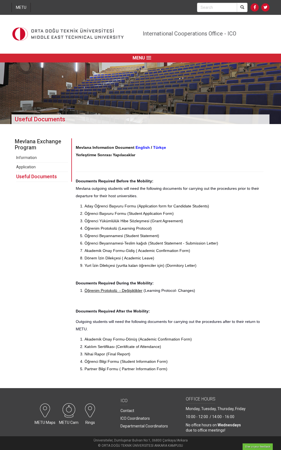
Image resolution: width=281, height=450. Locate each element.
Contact (127, 410)
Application (26, 167)
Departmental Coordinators (144, 426)
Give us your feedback (257, 446)
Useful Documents (36, 176)
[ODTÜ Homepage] (68, 34)
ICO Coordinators (135, 418)
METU (21, 7)
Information (26, 157)
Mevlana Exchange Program (38, 144)
